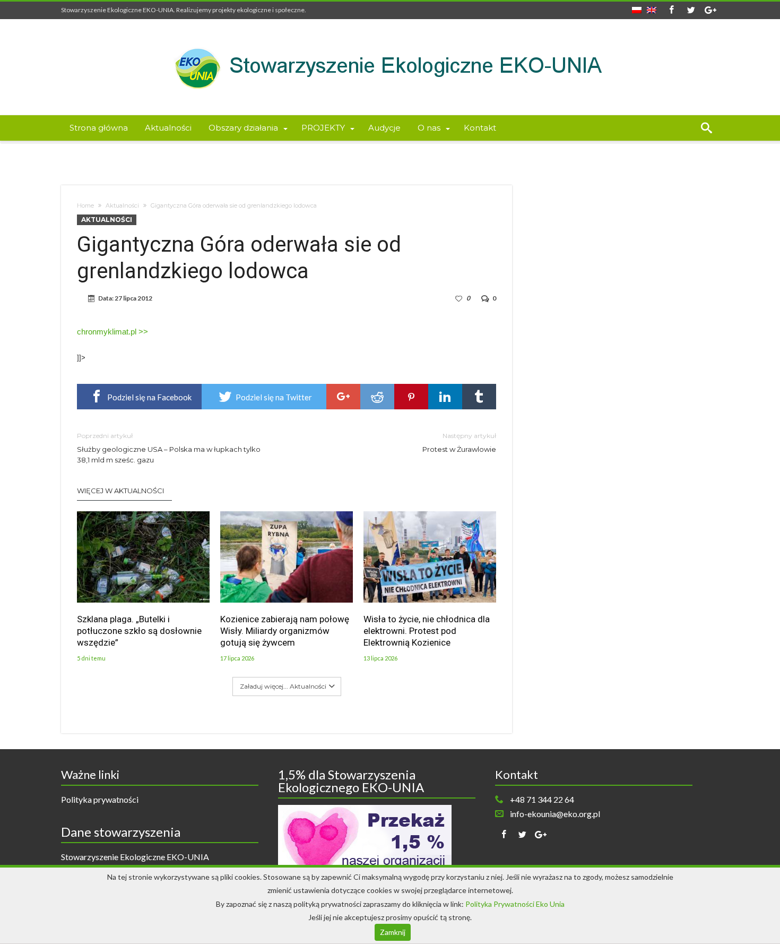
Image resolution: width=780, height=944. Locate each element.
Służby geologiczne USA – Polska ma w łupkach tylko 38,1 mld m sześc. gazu (169, 448)
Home (85, 205)
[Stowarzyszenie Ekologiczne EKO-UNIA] (390, 34)
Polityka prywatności (99, 799)
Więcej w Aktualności (120, 490)
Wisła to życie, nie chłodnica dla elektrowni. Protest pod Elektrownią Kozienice (426, 631)
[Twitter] (690, 10)
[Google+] (710, 10)
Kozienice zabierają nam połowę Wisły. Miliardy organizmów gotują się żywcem (284, 631)
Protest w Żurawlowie (459, 442)
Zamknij (392, 932)
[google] (343, 396)
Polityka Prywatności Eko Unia (515, 903)
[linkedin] (445, 396)
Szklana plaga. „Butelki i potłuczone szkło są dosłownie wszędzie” (139, 631)
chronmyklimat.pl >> (112, 331)
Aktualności (122, 205)
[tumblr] (479, 396)
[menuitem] (637, 7)
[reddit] (377, 396)
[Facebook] (671, 10)
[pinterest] (411, 396)
